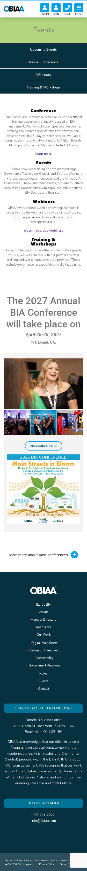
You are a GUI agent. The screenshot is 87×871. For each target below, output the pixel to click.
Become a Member (43, 803)
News (43, 674)
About (43, 612)
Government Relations (44, 665)
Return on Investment (44, 650)
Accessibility (44, 658)
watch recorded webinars (43, 231)
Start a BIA (43, 604)
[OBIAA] (14, 8)
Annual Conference (43, 62)
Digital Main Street (44, 643)
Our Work (44, 635)
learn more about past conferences (39, 555)
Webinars (43, 74)
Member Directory (44, 620)
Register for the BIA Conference (43, 708)
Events (43, 681)
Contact (43, 689)
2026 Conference (43, 446)
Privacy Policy (46, 864)
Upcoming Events (43, 49)
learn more (43, 154)
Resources (43, 627)
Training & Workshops (43, 87)
